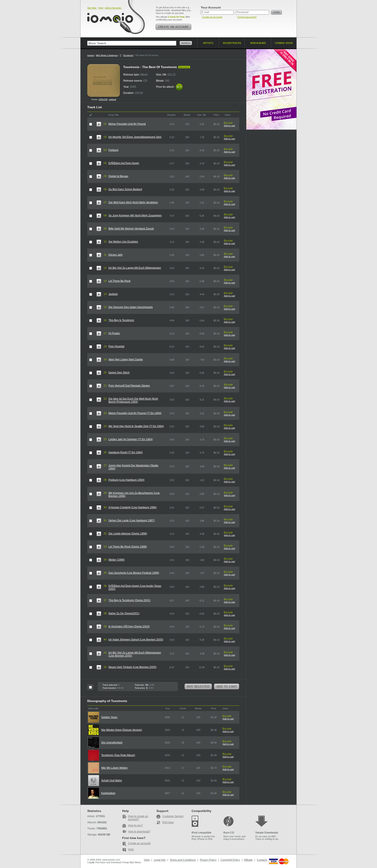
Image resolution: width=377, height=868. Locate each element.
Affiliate (248, 859)
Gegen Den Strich (119, 372)
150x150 (103, 99)
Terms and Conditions (183, 859)
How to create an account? (138, 818)
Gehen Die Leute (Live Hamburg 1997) (131, 520)
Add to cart (229, 125)
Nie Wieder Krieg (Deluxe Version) (121, 729)
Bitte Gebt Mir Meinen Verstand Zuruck (131, 228)
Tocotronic (128, 55)
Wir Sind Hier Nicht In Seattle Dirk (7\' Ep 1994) (136, 426)
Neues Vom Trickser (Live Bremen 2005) (132, 667)
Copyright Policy (230, 859)
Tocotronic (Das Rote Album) (118, 755)
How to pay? (135, 825)
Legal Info (160, 859)
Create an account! (212, 17)
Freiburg (113, 150)
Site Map (91, 8)
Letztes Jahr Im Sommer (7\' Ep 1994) (130, 439)
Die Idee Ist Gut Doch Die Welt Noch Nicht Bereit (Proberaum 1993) (133, 400)
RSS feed (168, 822)
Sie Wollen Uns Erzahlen (123, 241)
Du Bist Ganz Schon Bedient (125, 189)
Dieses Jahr (115, 254)
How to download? (139, 831)
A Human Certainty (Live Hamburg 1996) (132, 507)
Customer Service (172, 816)
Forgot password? (247, 17)
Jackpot (113, 294)
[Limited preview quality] (99, 124)
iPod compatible (201, 832)
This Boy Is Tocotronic (121, 320)
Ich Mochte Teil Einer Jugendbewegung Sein (134, 137)
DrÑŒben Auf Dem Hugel (123, 163)
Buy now (228, 122)
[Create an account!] (173, 27)
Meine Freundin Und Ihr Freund (127, 123)
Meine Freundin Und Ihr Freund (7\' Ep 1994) (134, 413)
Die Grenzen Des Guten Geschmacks (130, 307)
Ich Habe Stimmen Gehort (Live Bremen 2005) (135, 639)
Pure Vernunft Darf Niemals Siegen (129, 385)
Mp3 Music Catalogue (107, 55)
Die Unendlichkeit (111, 742)
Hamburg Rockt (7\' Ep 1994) (125, 452)
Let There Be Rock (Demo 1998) (127, 546)
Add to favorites (113, 8)
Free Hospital (116, 346)
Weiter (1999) (116, 559)
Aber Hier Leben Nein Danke (125, 359)
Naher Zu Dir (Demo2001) (123, 613)
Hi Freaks (114, 333)
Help (100, 8)
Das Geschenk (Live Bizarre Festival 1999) (133, 572)
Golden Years (109, 717)
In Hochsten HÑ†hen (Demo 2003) (129, 626)
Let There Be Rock (119, 280)
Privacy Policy (208, 859)
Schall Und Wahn (111, 780)
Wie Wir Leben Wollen (114, 767)
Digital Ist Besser (118, 176)
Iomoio (90, 55)
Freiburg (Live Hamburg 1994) (126, 479)
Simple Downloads (266, 832)
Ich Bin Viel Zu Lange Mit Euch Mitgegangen (134, 267)
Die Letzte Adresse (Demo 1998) (127, 533)
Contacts (262, 859)
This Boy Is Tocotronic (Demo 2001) (129, 600)
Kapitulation (108, 793)
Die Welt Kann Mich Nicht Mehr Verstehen (133, 202)
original (112, 99)
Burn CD (228, 832)
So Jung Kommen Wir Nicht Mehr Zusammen (135, 215)
